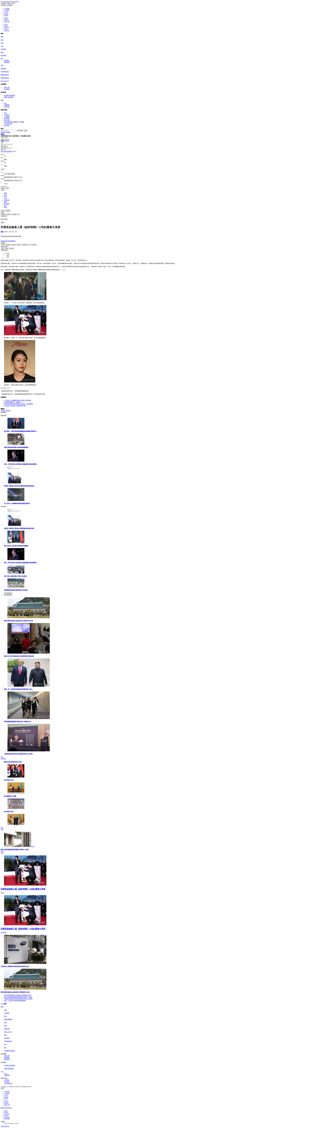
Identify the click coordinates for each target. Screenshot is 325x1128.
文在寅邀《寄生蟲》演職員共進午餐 (15, 405)
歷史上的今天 (5, 81)
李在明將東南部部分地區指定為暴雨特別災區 (17, 995)
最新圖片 (6, 60)
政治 (2, 40)
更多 (2, 757)
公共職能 (6, 116)
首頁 (5, 113)
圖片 (2, 58)
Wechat (6, 26)
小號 (7, 253)
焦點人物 (6, 87)
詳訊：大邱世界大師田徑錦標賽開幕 (15, 1000)
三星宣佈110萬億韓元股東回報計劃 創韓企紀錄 (15, 966)
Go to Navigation (13, 1)
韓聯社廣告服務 (9, 97)
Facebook (6, 27)
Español (6, 1101)
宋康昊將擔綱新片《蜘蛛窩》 (13, 402)
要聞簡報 (6, 1059)
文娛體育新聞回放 (9, 1050)
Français (6, 1103)
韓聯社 (3, 134)
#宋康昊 (3, 132)
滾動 (2, 36)
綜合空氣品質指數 (6, 151)
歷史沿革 (6, 120)
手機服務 (6, 105)
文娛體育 (3, 49)
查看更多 (6, 141)
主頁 (2, 1003)
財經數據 (6, 89)
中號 (7, 255)
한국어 (6, 1095)
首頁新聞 (3, 932)
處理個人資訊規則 (6, 1108)
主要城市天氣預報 (9, 95)
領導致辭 (6, 118)
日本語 (6, 1098)
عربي (5, 1100)
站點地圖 (6, 106)
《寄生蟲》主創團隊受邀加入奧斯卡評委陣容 (17, 400)
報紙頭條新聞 (5, 78)
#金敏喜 (8, 132)
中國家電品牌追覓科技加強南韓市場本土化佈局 (18, 999)
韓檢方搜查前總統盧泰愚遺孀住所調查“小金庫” (15, 849)
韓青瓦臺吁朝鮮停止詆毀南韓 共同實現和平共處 (15, 992)
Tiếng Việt (7, 1105)
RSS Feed (6, 30)
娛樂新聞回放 (5, 75)
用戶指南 (6, 125)
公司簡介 (6, 115)
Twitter (6, 29)
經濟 (2, 43)
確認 (2, 222)
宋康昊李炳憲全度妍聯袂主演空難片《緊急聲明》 (19, 404)
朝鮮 (2, 52)
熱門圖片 (3, 758)
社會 (2, 46)
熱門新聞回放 (5, 71)
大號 (7, 257)
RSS (5, 103)
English (6, 1097)
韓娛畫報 (6, 62)
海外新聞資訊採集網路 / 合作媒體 (14, 122)
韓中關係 (3, 55)
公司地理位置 (8, 123)
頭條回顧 (3, 68)
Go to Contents (5, 1)
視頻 (2, 65)
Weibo (6, 24)
